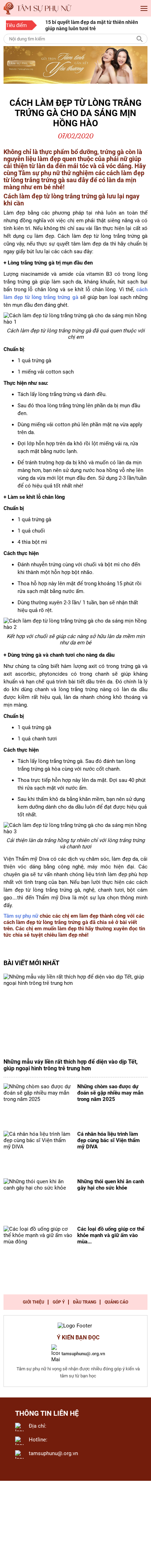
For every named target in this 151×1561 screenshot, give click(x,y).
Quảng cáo (116, 1302)
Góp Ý (59, 1302)
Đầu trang (84, 1302)
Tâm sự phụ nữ (21, 916)
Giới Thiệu (33, 1302)
